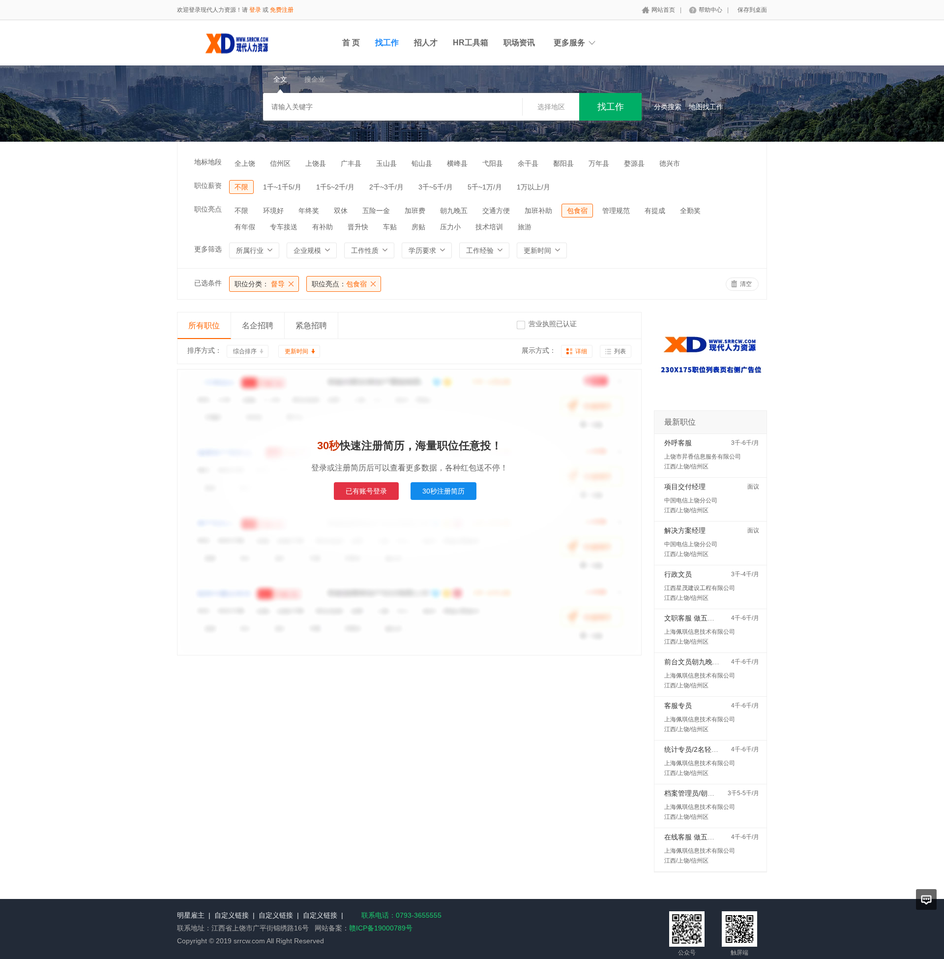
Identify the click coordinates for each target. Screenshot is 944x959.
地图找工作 (706, 107)
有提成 (655, 211)
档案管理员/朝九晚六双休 (703, 793)
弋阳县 (492, 163)
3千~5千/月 (435, 187)
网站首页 (663, 9)
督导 (260, 284)
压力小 (450, 227)
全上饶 (245, 163)
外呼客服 (678, 443)
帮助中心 (710, 9)
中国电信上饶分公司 (690, 500)
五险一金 (376, 211)
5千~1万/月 (485, 187)
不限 (241, 187)
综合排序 (245, 351)
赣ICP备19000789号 (381, 928)
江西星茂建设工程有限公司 (699, 588)
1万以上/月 (533, 187)
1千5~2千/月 (335, 187)
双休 (341, 211)
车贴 (390, 227)
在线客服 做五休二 (692, 837)
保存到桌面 (752, 9)
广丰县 (351, 163)
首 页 (351, 42)
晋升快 (358, 227)
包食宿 (577, 211)
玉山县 (386, 163)
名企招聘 (257, 325)
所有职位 (204, 325)
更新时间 (296, 351)
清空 (746, 283)
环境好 (273, 211)
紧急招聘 (311, 325)
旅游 (524, 227)
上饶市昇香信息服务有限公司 (702, 456)
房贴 (418, 227)
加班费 (415, 211)
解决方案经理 (685, 530)
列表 (620, 351)
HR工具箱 (470, 42)
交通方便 (496, 211)
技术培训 (489, 227)
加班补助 (538, 211)
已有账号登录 (366, 491)
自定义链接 (231, 915)
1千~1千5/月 (282, 187)
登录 (255, 9)
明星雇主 (191, 915)
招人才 (426, 42)
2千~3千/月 (386, 187)
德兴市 (669, 163)
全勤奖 (690, 211)
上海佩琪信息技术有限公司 (699, 631)
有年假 (245, 227)
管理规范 (616, 211)
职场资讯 (519, 42)
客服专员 (678, 706)
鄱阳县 (563, 163)
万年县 (599, 163)
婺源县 (634, 163)
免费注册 (282, 9)
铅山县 (422, 163)
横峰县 (457, 163)
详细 (581, 351)
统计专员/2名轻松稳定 (698, 749)
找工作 (387, 42)
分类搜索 (667, 107)
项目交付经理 (685, 487)
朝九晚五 (454, 211)
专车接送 (283, 227)
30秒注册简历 (443, 491)
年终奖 (308, 211)
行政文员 (678, 574)
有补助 (322, 227)
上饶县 (315, 163)
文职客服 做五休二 (692, 618)
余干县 (528, 163)
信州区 (280, 163)
